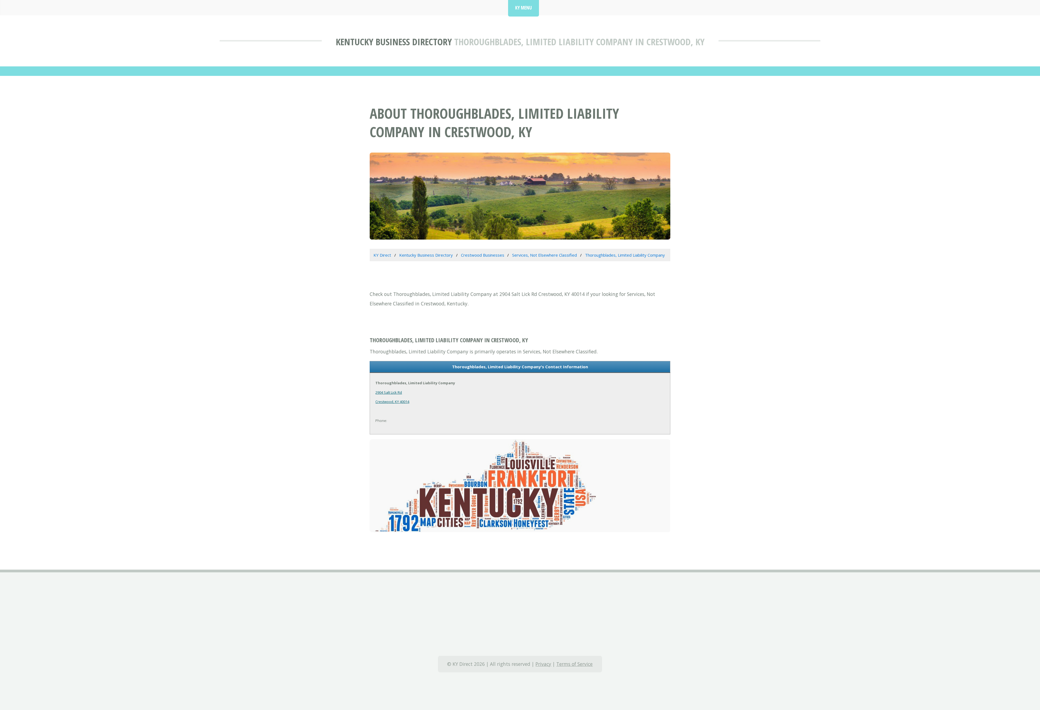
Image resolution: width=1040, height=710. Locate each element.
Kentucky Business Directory (394, 41)
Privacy (543, 664)
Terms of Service (574, 664)
